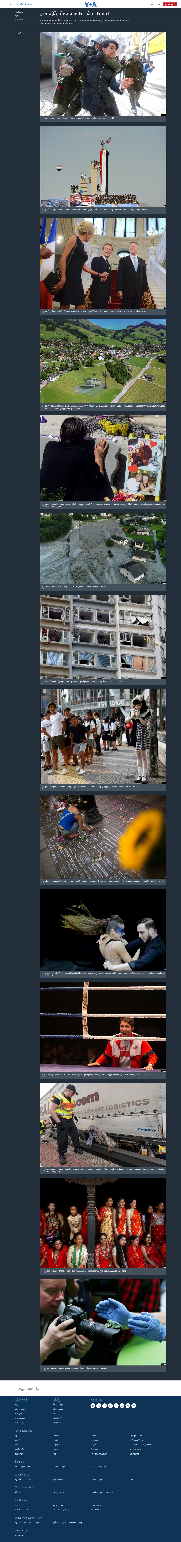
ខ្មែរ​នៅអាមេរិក (19, 1449)
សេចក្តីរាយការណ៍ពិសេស (99, 1454)
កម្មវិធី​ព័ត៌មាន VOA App (23, 1480)
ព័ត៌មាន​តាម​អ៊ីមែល (97, 1480)
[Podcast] (127, 1405)
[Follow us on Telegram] (116, 1405)
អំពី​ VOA (18, 1492)
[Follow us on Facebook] (92, 1405)
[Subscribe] (133, 1405)
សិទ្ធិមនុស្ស (56, 1445)
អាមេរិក (17, 1445)
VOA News (19, 19)
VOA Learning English (99, 1467)
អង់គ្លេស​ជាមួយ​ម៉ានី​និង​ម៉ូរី (23, 1467)
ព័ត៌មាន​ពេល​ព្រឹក (58, 1405)
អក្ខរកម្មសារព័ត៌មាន (136, 1436)
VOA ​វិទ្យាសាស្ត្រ (20, 1418)
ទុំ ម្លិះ (16, 16)
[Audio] (152, 4)
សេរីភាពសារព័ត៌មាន (136, 1440)
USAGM (18, 1505)
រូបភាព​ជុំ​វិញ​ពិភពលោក (24, 4)
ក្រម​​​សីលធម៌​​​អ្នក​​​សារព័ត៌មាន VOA (102, 1492)
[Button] (19, 34)
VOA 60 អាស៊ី (19, 1423)
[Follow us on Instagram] (110, 1405)
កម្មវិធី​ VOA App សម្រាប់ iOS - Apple (28, 1523)
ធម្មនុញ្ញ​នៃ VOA (58, 1492)
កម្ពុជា (16, 1436)
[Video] (159, 4)
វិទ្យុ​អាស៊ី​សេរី (95, 1510)
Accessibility (96, 1505)
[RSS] (122, 1405)
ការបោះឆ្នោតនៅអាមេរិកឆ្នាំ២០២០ (140, 1445)
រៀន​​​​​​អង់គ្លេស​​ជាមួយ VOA (61, 1467)
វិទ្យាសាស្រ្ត (94, 1440)
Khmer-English (135, 1449)
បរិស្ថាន (93, 1436)
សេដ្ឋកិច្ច (55, 1440)
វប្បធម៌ (93, 1445)
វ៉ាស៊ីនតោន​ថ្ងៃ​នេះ (20, 1409)
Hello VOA (57, 1414)
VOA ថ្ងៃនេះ (18, 1414)
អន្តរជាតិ (17, 1440)
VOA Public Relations (23, 1510)
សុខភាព (55, 1449)
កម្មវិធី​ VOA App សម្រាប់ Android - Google (68, 1523)
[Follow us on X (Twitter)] (98, 1405)
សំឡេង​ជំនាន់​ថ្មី (57, 1418)
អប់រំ (54, 1454)
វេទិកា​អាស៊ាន (57, 1423)
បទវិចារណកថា (135, 1454)
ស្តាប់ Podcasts (58, 1480)
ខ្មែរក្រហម (94, 1449)
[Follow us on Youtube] (104, 1405)
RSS (131, 1480)
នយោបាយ (56, 1436)
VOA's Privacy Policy (61, 1510)
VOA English (58, 1505)
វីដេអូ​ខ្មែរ (17, 1405)
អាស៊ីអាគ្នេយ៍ (19, 1454)
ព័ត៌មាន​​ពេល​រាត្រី (58, 1409)
